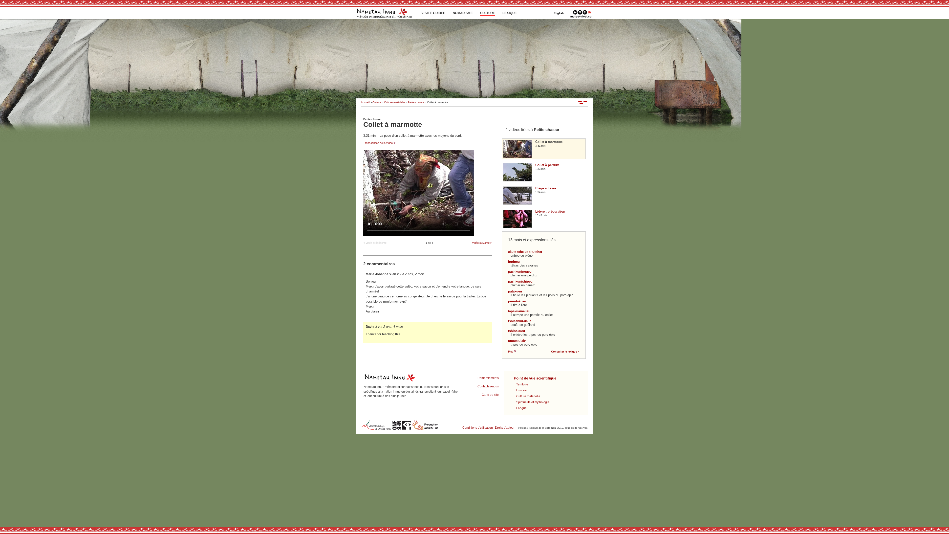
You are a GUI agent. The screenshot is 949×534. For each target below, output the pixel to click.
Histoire (521, 390)
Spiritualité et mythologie (532, 402)
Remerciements (488, 378)
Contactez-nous (488, 386)
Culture (376, 102)
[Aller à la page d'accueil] (384, 18)
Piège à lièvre (545, 188)
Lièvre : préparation (550, 211)
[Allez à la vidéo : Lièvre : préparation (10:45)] (519, 227)
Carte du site (490, 395)
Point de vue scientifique (535, 378)
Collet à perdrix (547, 165)
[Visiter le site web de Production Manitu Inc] (426, 429)
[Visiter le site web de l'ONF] (401, 429)
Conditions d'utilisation (477, 427)
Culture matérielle (394, 102)
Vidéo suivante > (482, 242)
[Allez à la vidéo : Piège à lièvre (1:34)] (519, 203)
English (559, 13)
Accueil (365, 102)
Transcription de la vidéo (378, 142)
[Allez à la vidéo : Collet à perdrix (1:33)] (519, 180)
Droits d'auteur (505, 427)
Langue (521, 408)
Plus (511, 351)
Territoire (522, 384)
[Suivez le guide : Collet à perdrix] (583, 103)
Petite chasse (416, 102)
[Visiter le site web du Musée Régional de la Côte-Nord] (376, 429)
